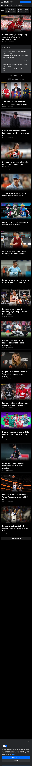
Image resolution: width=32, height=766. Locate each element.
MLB (20, 5)
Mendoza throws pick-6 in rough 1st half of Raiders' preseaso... (14, 342)
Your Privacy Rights (16, 764)
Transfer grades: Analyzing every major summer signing (15, 103)
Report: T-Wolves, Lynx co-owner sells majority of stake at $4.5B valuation (15, 61)
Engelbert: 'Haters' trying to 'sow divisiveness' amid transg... (14, 374)
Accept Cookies (16, 757)
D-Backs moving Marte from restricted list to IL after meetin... (14, 465)
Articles (15, 79)
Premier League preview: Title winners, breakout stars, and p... (15, 434)
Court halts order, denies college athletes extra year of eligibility (15, 65)
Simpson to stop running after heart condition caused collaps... (15, 164)
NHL (17, 5)
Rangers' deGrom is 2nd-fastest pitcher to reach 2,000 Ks (15, 528)
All (9, 79)
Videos (22, 79)
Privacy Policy (15, 754)
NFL (10, 5)
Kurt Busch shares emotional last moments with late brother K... (16, 133)
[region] (16, 752)
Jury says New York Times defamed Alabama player (14, 252)
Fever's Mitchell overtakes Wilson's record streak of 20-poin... (15, 496)
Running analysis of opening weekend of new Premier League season (14, 37)
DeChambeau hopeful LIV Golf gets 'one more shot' (14, 69)
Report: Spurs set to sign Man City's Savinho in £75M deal (15, 281)
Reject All (16, 760)
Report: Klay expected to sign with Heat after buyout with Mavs (14, 52)
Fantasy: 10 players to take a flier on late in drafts (15, 223)
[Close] (28, 741)
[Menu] (2, 2)
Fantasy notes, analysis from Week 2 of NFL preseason (15, 404)
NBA (14, 5)
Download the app (25, 2)
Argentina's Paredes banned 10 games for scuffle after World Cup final (15, 56)
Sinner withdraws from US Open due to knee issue (14, 194)
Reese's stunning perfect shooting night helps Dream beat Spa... (14, 311)
